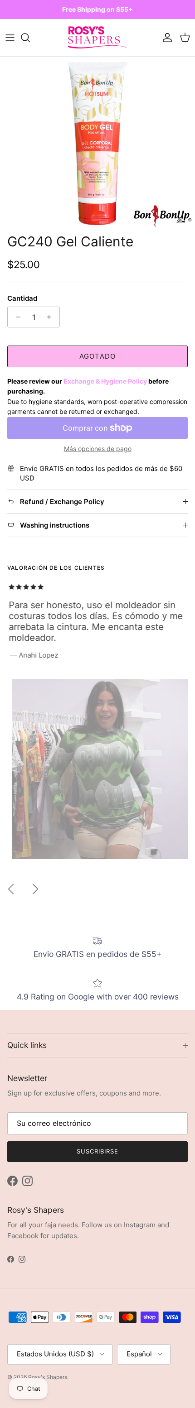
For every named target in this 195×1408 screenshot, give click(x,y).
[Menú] (10, 38)
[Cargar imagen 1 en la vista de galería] (97, 143)
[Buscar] (30, 38)
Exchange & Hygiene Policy (105, 381)
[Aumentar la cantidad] (51, 317)
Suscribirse (97, 1151)
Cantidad (22, 298)
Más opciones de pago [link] (98, 448)
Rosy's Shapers (47, 1377)
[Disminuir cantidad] (16, 317)
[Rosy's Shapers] (97, 38)
